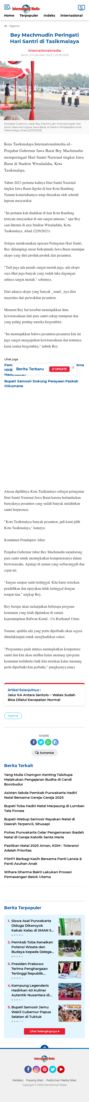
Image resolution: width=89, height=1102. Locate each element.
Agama (13, 715)
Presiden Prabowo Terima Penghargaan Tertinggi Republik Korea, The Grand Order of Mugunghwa (31, 969)
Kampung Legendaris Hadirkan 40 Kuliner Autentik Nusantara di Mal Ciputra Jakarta (30, 990)
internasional (71, 15)
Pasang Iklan (35, 1080)
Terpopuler (29, 15)
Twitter (54, 1075)
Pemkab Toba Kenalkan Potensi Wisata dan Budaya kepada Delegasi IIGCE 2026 (32, 947)
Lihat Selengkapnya (44, 1031)
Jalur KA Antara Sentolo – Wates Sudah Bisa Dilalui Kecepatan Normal (41, 697)
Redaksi (18, 1080)
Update (60, 369)
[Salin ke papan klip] (55, 742)
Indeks (49, 15)
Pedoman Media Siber (61, 1080)
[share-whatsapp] (48, 742)
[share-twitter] (41, 742)
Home (9, 15)
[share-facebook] (33, 742)
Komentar (46, 752)
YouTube (64, 1075)
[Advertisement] (44, 437)
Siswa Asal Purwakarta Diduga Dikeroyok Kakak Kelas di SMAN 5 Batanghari (31, 926)
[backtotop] (44, 1049)
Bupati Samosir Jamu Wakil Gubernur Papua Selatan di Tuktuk (31, 1012)
